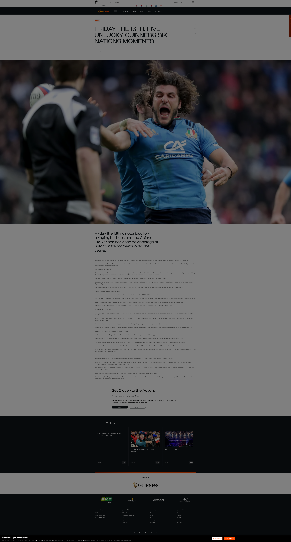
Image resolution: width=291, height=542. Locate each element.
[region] (145, 538)
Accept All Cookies (229, 538)
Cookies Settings (217, 538)
